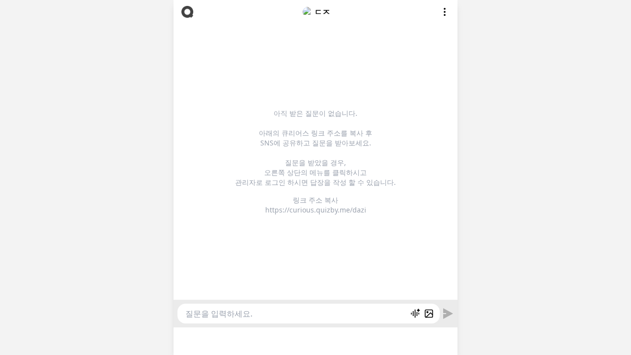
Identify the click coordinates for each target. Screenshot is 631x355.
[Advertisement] (315, 339)
